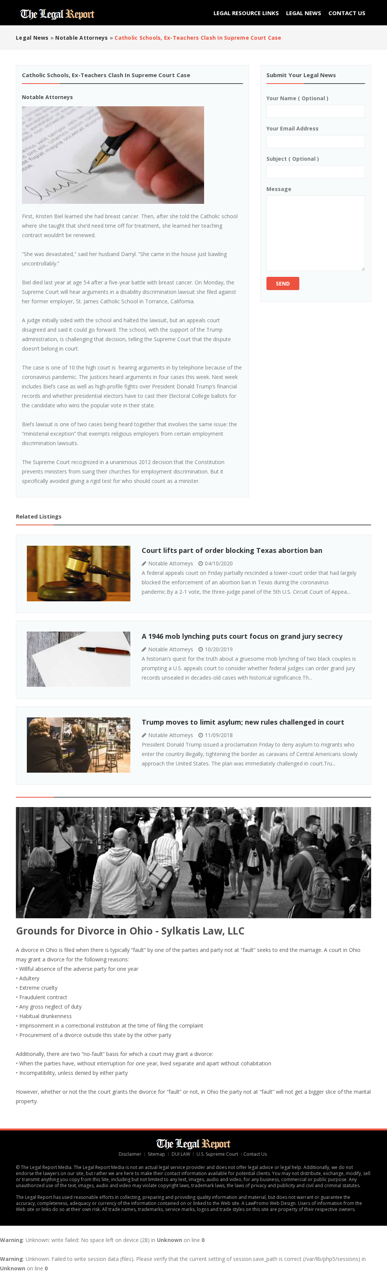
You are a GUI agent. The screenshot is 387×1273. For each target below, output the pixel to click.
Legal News (303, 13)
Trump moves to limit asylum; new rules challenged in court (243, 722)
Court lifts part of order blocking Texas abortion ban (232, 550)
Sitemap (156, 1154)
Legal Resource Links (246, 13)
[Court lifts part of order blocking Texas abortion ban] (78, 574)
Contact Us (346, 13)
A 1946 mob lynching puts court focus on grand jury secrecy (242, 636)
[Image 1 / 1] (113, 155)
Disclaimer (130, 1154)
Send (283, 283)
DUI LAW (181, 1154)
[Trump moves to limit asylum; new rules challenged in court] (78, 745)
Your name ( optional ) (297, 98)
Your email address (292, 128)
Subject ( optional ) (292, 158)
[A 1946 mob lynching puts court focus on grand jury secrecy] (78, 659)
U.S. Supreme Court (217, 1154)
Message (278, 189)
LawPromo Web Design (271, 1203)
